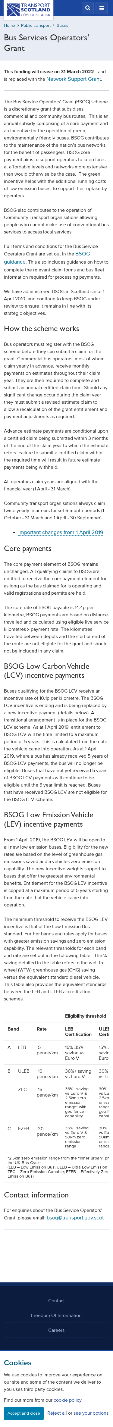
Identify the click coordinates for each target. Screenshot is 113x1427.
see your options (91, 1413)
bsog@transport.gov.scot (75, 1218)
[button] (88, 8)
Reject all (57, 1413)
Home (9, 25)
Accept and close (24, 1413)
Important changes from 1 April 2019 (60, 532)
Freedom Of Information (56, 1315)
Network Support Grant (73, 79)
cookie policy (67, 1400)
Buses (62, 25)
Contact (56, 1300)
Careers (56, 1330)
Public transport (36, 25)
